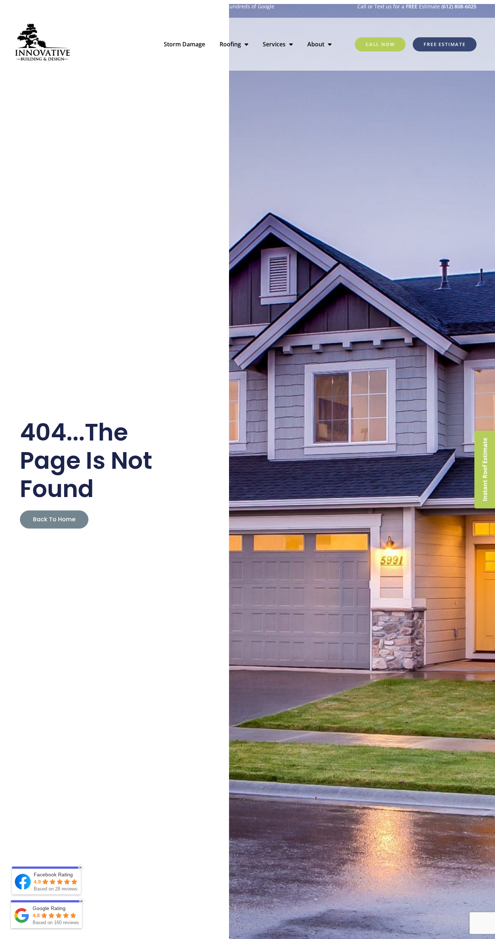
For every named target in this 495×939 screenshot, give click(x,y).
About (315, 44)
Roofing (230, 44)
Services (274, 44)
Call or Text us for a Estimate (417, 6)
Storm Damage (184, 44)
